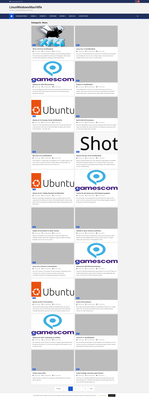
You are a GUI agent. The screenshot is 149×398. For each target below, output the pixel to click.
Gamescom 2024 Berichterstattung (88, 266)
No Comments (57, 51)
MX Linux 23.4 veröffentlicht (42, 156)
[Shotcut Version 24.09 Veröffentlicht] (96, 143)
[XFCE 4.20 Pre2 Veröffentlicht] (52, 36)
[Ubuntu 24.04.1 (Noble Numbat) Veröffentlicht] (52, 180)
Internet (42, 16)
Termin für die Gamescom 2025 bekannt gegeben (93, 193)
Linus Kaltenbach (47, 51)
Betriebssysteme (21, 16)
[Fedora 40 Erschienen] (96, 289)
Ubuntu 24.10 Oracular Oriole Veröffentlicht (47, 120)
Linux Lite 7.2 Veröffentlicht (85, 49)
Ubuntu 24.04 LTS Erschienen (43, 302)
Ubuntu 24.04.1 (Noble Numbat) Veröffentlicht (48, 193)
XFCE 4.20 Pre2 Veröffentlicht (43, 49)
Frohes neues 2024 (39, 373)
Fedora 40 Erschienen (83, 302)
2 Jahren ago (37, 51)
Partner (61, 16)
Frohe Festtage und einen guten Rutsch (89, 373)
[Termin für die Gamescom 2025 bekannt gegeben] (96, 180)
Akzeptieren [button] (111, 395)
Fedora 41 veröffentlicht (84, 84)
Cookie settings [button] (102, 395)
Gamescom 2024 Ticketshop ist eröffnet (46, 337)
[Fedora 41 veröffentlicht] (96, 71)
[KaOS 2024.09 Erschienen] (96, 107)
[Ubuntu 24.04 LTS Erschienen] (52, 289)
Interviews (53, 16)
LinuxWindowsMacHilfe (25, 7)
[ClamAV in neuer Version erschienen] (96, 218)
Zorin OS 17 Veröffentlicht (85, 337)
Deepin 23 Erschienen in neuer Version (46, 231)
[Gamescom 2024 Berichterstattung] (96, 253)
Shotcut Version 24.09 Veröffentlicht (88, 156)
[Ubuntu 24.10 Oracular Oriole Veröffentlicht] (52, 107)
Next (91, 388)
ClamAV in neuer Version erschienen (88, 231)
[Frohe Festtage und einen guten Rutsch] (96, 360)
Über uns (71, 16)
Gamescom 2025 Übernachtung (43, 84)
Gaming (33, 16)
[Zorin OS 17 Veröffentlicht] (96, 324)
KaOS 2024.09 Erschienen (85, 120)
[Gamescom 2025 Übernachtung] (52, 71)
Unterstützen (83, 16)
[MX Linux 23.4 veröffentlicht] (52, 143)
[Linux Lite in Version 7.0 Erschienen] (52, 253)
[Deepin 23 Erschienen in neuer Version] (52, 218)
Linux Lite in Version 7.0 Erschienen (45, 266)
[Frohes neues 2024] (52, 360)
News (34, 45)
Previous (58, 388)
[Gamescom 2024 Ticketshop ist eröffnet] (52, 324)
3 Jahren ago (81, 339)
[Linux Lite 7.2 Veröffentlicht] (96, 36)
